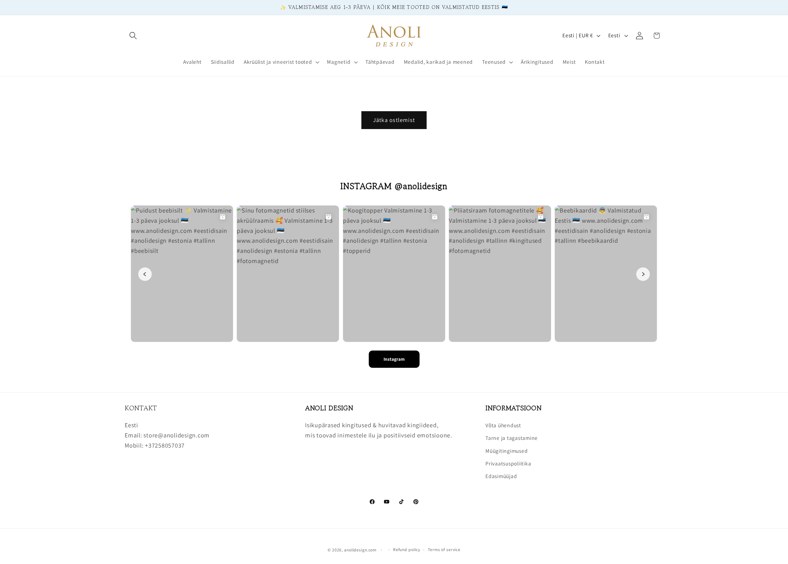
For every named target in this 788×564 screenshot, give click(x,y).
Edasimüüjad (501, 476)
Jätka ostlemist (394, 120)
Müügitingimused (506, 450)
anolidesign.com (360, 549)
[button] (133, 35)
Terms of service (444, 549)
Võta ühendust (503, 425)
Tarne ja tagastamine (511, 438)
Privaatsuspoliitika (508, 463)
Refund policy (406, 549)
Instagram (394, 359)
